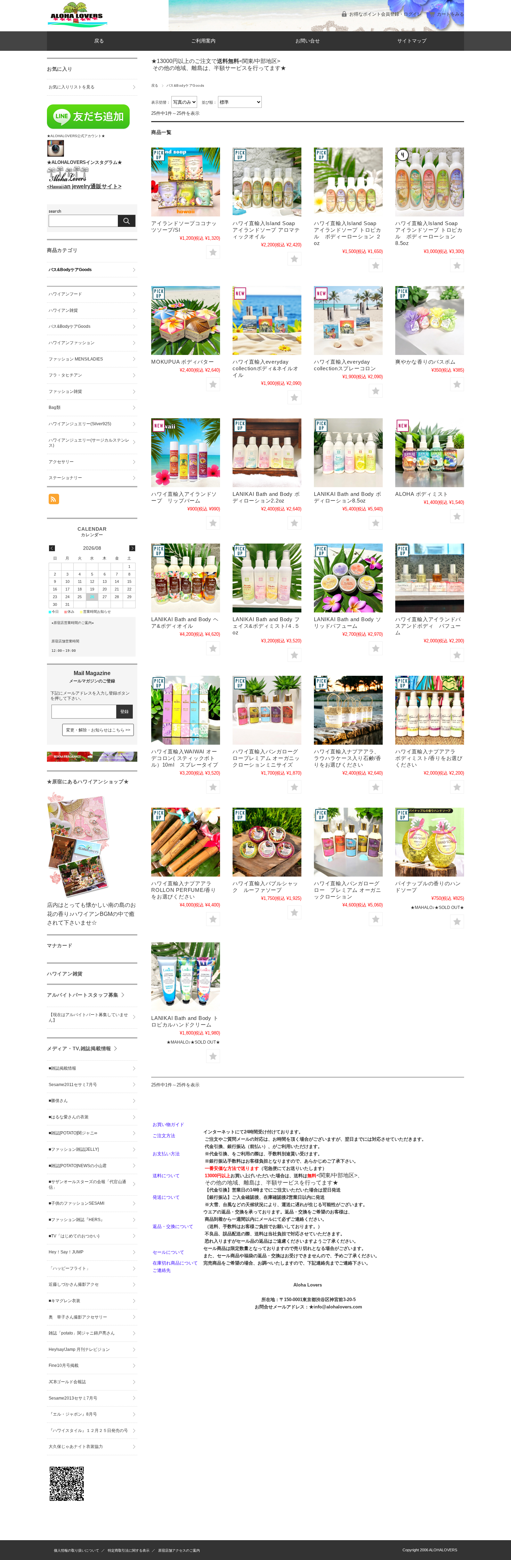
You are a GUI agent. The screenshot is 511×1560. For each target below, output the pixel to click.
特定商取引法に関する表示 (128, 1550)
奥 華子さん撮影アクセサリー (78, 1317)
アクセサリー (61, 461)
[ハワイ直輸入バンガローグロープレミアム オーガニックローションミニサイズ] (267, 710)
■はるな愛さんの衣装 (69, 1117)
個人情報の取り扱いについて (76, 1550)
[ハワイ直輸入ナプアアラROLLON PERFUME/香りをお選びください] (185, 842)
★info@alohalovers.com (335, 1306)
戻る (99, 40)
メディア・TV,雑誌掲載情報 (79, 1048)
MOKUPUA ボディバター (182, 362)
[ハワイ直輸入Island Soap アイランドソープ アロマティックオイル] (267, 182)
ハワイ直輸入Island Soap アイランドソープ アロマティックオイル (266, 229)
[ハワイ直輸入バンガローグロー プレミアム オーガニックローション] (348, 842)
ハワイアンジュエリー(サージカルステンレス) (89, 443)
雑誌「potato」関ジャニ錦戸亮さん (82, 1333)
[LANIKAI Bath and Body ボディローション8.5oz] (348, 452)
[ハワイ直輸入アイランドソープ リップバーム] (185, 452)
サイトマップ (412, 40)
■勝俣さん (58, 1100)
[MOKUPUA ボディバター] (185, 320)
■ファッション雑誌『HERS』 (77, 1219)
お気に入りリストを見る (72, 87)
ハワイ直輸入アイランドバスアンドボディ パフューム (428, 625)
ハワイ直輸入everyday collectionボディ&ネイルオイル (266, 368)
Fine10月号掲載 (64, 1365)
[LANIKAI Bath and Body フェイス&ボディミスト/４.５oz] (267, 578)
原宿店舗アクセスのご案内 (179, 1550)
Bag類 (54, 407)
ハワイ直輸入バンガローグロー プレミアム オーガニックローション (347, 890)
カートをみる (450, 14)
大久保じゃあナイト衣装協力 (76, 1446)
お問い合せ (307, 40)
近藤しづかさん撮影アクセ (74, 1284)
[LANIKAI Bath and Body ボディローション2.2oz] (267, 452)
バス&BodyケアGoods (70, 269)
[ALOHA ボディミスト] (429, 452)
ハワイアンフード (65, 294)
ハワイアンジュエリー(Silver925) (80, 423)
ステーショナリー (65, 477)
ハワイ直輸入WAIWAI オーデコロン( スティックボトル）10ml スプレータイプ (184, 758)
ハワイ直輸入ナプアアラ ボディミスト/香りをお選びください (429, 758)
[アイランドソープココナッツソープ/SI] (185, 182)
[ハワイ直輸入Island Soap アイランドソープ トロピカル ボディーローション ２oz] (348, 182)
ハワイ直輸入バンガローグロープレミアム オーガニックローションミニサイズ (266, 758)
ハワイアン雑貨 (63, 310)
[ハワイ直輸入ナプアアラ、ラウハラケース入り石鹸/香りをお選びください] (348, 710)
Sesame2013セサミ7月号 (73, 1398)
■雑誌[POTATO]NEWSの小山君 (78, 1165)
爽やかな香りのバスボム (425, 362)
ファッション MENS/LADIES (76, 359)
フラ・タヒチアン (65, 375)
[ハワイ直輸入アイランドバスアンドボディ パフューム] (429, 578)
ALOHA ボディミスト (421, 494)
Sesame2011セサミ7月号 (73, 1084)
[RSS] (54, 501)
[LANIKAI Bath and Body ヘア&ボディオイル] (185, 578)
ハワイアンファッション (72, 342)
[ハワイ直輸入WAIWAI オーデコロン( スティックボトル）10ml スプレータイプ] (185, 710)
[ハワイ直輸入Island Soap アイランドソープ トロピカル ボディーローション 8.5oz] (429, 182)
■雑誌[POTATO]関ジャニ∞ (73, 1133)
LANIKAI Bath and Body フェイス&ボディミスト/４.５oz (266, 625)
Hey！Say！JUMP (66, 1252)
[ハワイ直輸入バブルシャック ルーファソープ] (267, 842)
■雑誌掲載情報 (62, 1068)
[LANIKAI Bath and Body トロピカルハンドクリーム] (185, 976)
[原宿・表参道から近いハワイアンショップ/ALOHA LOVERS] (77, 26)
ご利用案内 (203, 40)
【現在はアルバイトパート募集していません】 (88, 1017)
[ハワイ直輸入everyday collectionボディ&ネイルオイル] (267, 320)
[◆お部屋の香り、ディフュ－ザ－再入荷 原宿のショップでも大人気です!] (92, 760)
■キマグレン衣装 (64, 1300)
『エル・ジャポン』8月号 (73, 1414)
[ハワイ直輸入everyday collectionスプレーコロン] (348, 320)
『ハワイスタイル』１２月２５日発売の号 (88, 1430)
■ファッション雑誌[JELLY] (74, 1149)
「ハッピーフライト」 (69, 1268)
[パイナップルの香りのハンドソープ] (429, 842)
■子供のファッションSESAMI (76, 1203)
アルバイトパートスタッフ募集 (83, 995)
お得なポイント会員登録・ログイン (385, 14)
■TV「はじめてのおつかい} (74, 1236)
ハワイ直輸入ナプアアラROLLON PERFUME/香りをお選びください (183, 890)
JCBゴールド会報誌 (67, 1381)
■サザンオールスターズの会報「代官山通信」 (87, 1184)
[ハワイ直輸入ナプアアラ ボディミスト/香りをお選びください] (429, 710)
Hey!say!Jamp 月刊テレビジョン (79, 1349)
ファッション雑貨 (65, 391)
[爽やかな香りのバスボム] (429, 320)
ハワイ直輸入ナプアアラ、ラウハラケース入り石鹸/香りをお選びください (347, 758)
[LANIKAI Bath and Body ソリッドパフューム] (348, 578)
